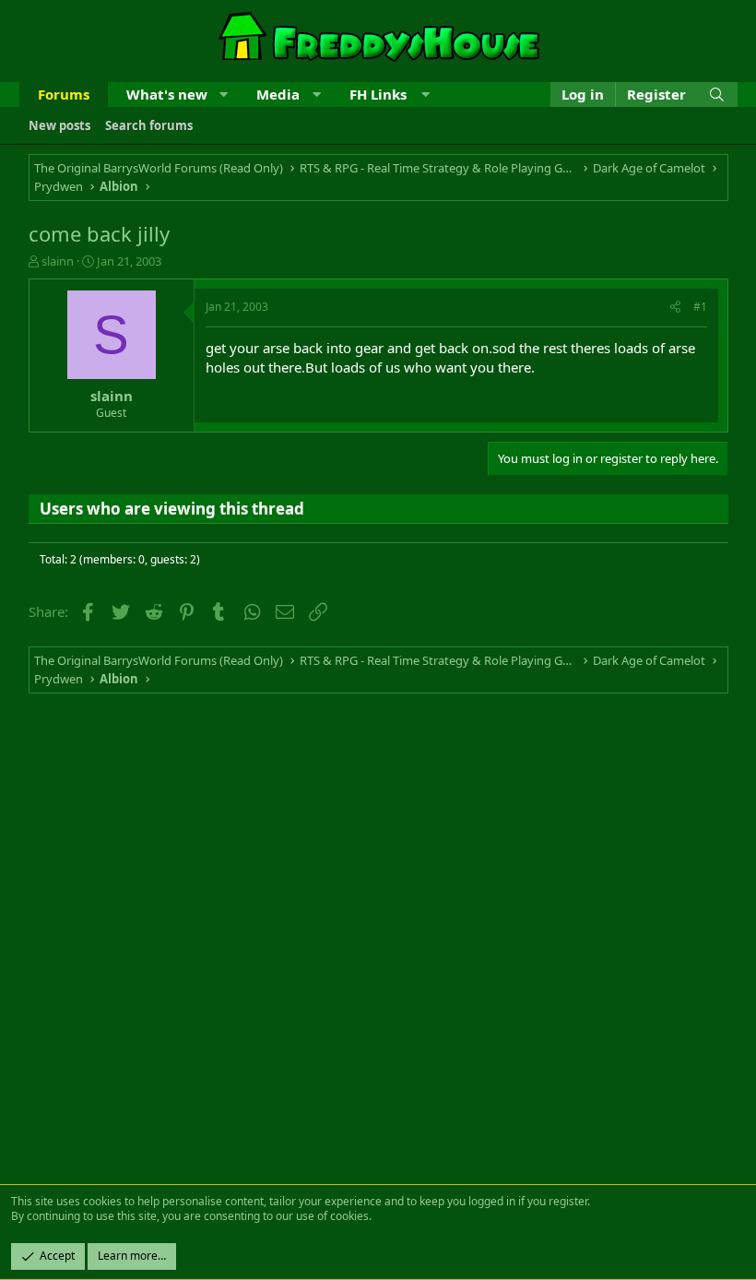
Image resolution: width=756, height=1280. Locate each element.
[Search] (717, 94)
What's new (166, 94)
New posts (59, 125)
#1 (700, 306)
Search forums (149, 125)
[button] (223, 94)
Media (278, 94)
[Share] (675, 307)
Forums (63, 94)
